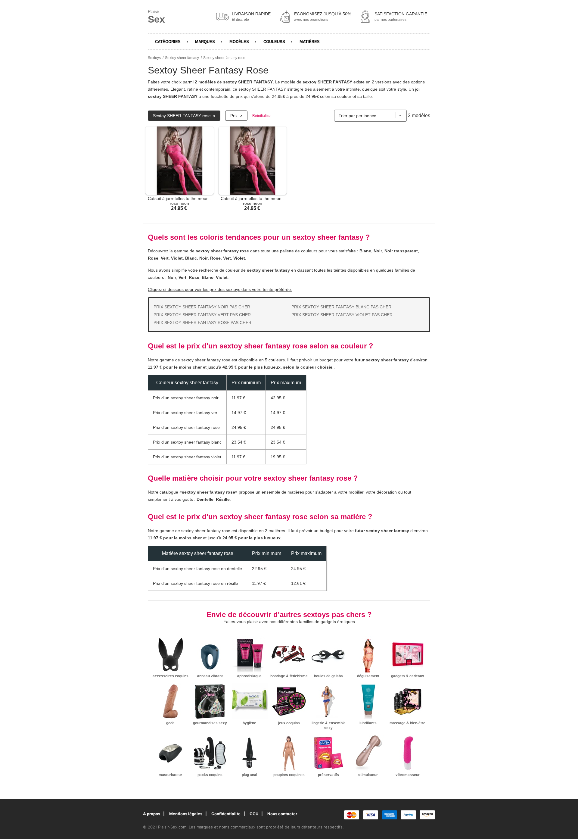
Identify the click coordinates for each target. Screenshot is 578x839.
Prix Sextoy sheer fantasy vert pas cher (202, 314)
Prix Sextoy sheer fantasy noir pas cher (202, 306)
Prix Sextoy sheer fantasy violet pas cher (342, 314)
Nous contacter (282, 813)
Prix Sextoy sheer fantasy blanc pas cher (341, 306)
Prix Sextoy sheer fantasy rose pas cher (202, 322)
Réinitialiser (262, 116)
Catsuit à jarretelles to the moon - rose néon (179, 201)
